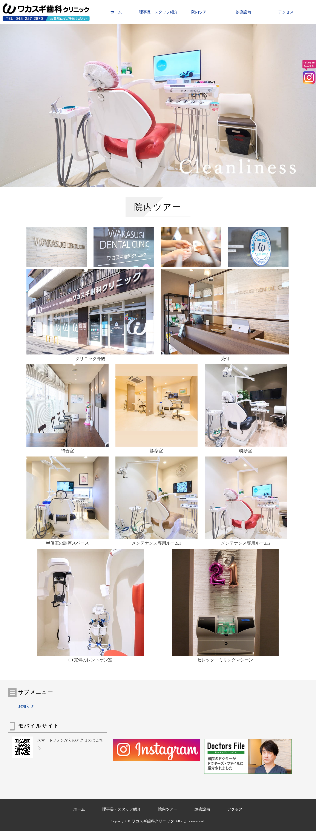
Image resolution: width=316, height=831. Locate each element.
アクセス (286, 12)
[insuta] (157, 757)
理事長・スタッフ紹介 (158, 12)
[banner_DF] (248, 770)
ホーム (116, 12)
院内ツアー (201, 12)
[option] (158, 105)
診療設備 (243, 12)
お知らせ (26, 706)
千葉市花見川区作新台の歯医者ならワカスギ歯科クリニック (47, 12)
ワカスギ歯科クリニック (153, 821)
